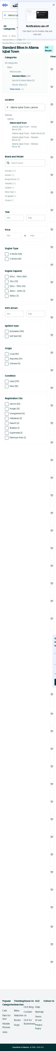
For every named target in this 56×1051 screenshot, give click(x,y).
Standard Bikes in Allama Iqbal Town (16, 43)
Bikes (14, 36)
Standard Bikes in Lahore (12, 40)
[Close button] (53, 4)
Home (4, 36)
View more (15, 89)
